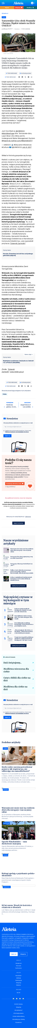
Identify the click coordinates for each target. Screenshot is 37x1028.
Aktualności (5, 13)
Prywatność (18, 1022)
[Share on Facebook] (19, 77)
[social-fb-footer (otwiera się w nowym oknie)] (17, 999)
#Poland (5, 141)
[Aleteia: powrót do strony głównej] (18, 3)
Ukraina (5, 855)
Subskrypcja (18, 980)
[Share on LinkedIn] (22, 77)
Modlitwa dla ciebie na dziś (15, 688)
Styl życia (18, 965)
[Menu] (7, 3)
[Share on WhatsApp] (31, 77)
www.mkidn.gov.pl (17, 372)
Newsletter (18, 975)
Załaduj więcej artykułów (18, 586)
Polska (5, 394)
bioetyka (5, 789)
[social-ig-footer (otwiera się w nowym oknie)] (23, 999)
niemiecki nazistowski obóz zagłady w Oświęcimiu (16, 341)
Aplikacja (18, 978)
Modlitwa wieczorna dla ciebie (16, 670)
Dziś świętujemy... (12, 662)
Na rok (18, 992)
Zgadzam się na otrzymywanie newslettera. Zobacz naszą (18, 431)
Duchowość (18, 968)
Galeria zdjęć (28, 354)
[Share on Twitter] (25, 77)
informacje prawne (18, 1013)
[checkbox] (3, 430)
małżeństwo (6, 887)
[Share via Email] (28, 77)
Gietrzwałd (6, 823)
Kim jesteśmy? (18, 1010)
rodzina (5, 748)
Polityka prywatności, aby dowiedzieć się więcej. (17, 432)
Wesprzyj (17, 7)
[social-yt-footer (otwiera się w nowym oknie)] (13, 999)
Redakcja (17, 29)
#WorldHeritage (8, 133)
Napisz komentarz (18, 523)
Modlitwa (29, 7)
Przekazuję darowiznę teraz (13, 483)
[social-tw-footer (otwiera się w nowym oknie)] (20, 999)
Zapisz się (7, 436)
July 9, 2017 (26, 147)
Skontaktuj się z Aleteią (18, 1019)
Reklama (18, 985)
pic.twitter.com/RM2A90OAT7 (20, 141)
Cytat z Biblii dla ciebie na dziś (16, 679)
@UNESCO (20, 131)
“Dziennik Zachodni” (18, 243)
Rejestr (7, 7)
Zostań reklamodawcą (18, 1016)
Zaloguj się (28, 516)
